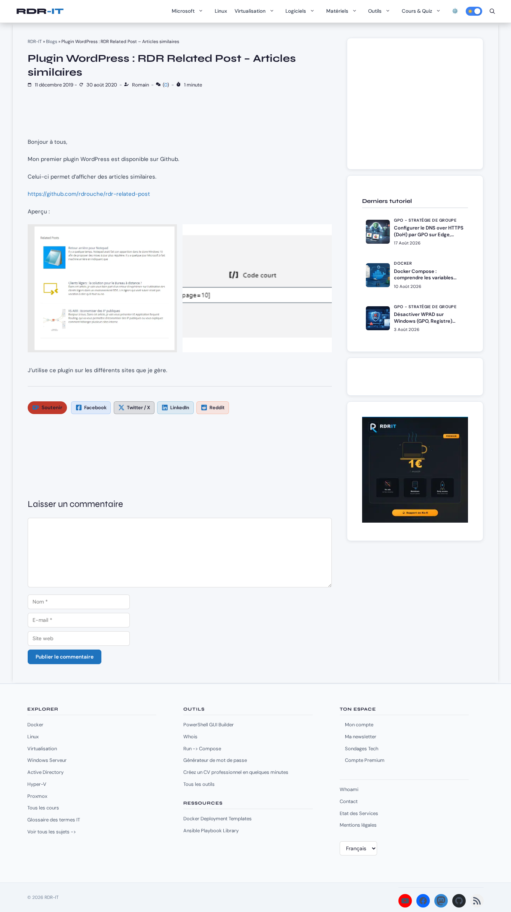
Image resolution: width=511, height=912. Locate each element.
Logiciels (295, 11)
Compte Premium (365, 760)
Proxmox (37, 796)
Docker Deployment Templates (217, 818)
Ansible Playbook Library (211, 830)
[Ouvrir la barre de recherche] (492, 11)
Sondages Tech (361, 748)
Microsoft (183, 11)
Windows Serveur (47, 760)
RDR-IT (39, 11)
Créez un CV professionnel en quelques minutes (235, 772)
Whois (190, 736)
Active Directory (45, 772)
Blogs (51, 42)
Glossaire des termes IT (53, 820)
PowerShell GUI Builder (208, 724)
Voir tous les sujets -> (51, 832)
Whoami (349, 789)
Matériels (337, 11)
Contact (349, 801)
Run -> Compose (202, 748)
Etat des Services (359, 813)
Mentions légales (358, 825)
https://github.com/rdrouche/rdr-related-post (89, 194)
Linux (221, 11)
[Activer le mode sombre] (474, 11)
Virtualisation (250, 11)
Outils (375, 11)
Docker (35, 724)
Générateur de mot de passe (215, 760)
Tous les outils (199, 784)
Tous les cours (43, 808)
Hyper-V (36, 784)
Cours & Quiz (417, 11)
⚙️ (455, 11)
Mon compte (359, 724)
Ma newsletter (360, 736)
